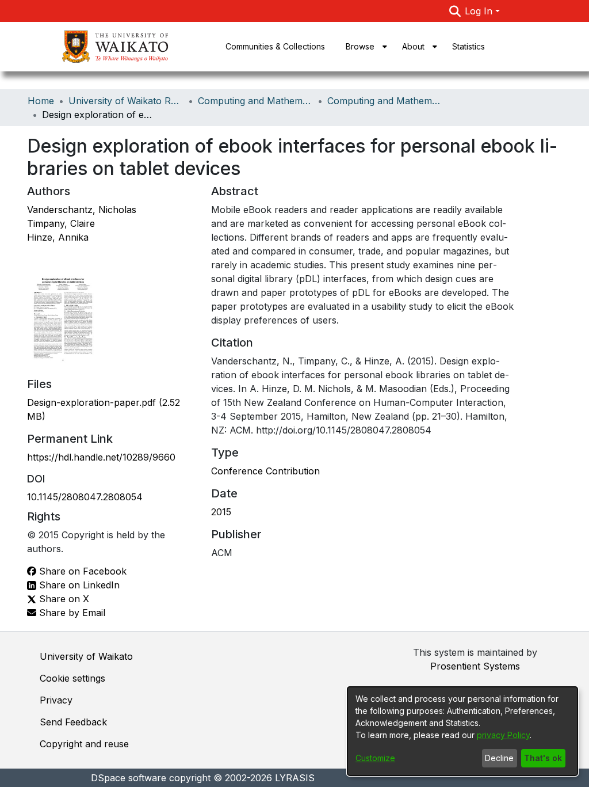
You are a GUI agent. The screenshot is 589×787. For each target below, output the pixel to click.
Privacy (56, 700)
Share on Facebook (81, 571)
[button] (455, 11)
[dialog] (462, 731)
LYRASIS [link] (295, 778)
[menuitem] (363, 46)
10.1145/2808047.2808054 (85, 497)
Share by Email (70, 612)
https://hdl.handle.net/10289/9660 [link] (101, 457)
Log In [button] (480, 11)
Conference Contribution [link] (265, 471)
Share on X (62, 598)
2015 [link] (221, 512)
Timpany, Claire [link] (61, 223)
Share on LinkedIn (78, 585)
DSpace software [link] (128, 778)
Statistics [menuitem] (468, 46)
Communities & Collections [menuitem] (275, 46)
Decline (499, 758)
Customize (375, 758)
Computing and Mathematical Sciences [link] (255, 101)
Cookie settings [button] (72, 678)
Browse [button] (360, 46)
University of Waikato (86, 656)
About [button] (413, 46)
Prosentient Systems (475, 666)
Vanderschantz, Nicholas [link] (81, 209)
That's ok (543, 758)
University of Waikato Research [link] (125, 101)
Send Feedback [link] (73, 722)
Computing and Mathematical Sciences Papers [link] (384, 101)
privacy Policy (503, 735)
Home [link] (41, 101)
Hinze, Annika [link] (58, 237)
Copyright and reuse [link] (84, 744)
